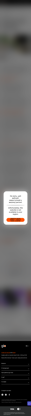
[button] (29, 403)
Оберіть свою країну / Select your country (15, 220)
